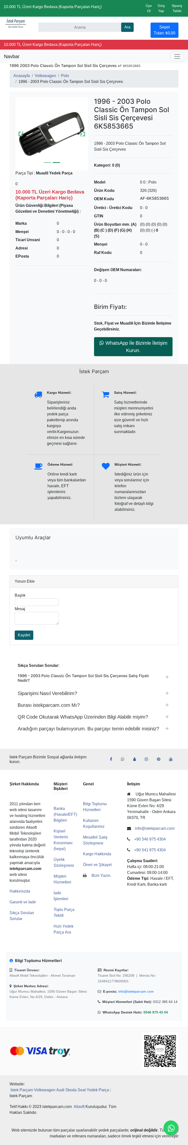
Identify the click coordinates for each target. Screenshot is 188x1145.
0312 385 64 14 (165, 1001)
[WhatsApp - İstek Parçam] (124, 759)
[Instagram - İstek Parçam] (148, 759)
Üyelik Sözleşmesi (64, 862)
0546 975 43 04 (155, 1012)
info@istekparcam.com (136, 991)
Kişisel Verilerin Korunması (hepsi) (63, 840)
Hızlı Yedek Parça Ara (63, 929)
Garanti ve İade (23, 902)
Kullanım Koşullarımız (94, 823)
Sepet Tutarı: (164, 30)
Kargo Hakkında (97, 854)
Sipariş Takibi (177, 8)
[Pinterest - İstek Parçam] (160, 759)
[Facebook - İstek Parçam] (113, 759)
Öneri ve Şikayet (97, 865)
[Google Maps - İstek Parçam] (136, 759)
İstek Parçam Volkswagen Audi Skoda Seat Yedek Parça (60, 1090)
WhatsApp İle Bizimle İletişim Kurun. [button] (136, 347)
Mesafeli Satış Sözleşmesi (95, 840)
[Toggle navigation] (177, 56)
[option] (51, 133)
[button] (51, 133)
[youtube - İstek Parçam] (172, 759)
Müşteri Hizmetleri (62, 879)
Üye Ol (149, 8)
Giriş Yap (161, 8)
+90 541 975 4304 (150, 850)
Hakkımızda (20, 891)
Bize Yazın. (101, 875)
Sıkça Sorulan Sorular (22, 915)
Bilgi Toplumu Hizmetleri (95, 807)
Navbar (12, 56)
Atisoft (79, 1106)
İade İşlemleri (61, 896)
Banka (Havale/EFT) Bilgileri (65, 814)
